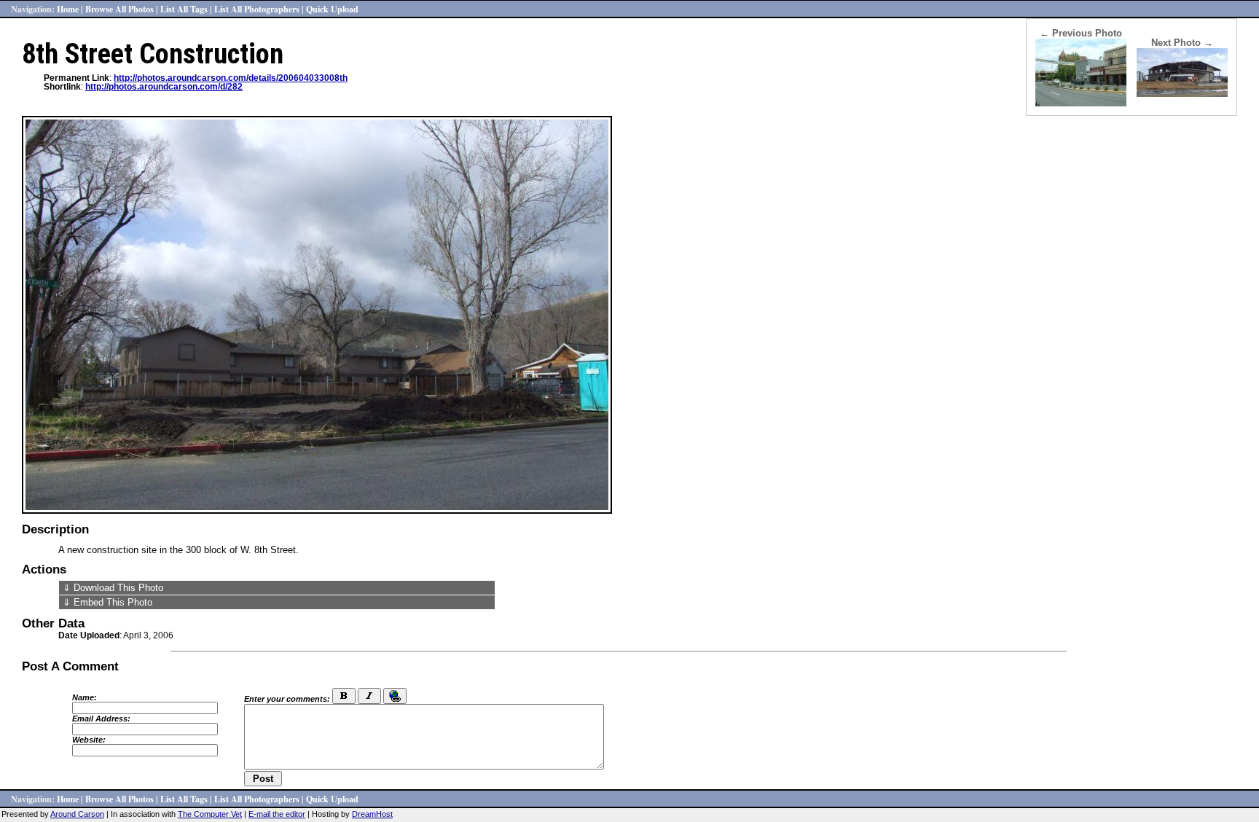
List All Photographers (256, 8)
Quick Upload (332, 8)
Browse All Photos (119, 8)
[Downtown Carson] (1080, 103)
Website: (89, 739)
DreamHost (372, 814)
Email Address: (101, 718)
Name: (84, 697)
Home (68, 8)
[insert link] (395, 696)
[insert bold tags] (344, 696)
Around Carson (77, 814)
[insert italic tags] (369, 696)
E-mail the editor (276, 814)
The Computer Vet (210, 814)
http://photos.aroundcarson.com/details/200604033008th (231, 78)
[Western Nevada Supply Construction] (1182, 93)
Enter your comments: (287, 698)
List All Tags (184, 8)
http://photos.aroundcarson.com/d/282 (164, 86)
